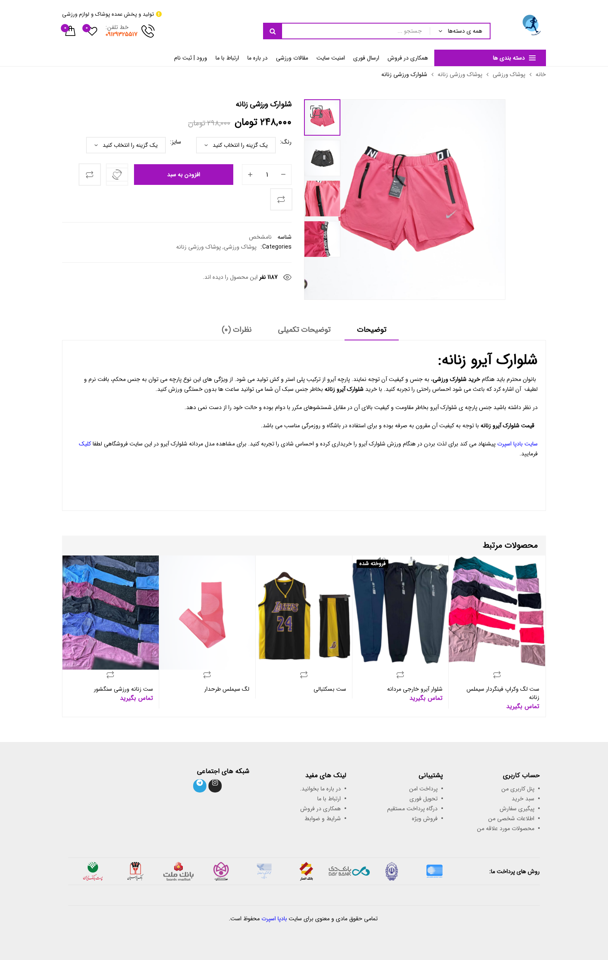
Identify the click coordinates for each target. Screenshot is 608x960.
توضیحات (371, 330)
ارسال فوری (366, 57)
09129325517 (121, 34)
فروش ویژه (425, 818)
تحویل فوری (423, 798)
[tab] (372, 332)
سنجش (89, 174)
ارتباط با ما (227, 57)
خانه (541, 74)
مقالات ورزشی (292, 57)
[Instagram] (215, 785)
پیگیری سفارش (517, 808)
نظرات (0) (236, 330)
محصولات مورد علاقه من (505, 828)
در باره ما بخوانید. (320, 788)
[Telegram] (199, 785)
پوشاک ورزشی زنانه (460, 74)
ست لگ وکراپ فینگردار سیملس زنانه (503, 693)
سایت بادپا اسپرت (517, 443)
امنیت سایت (330, 57)
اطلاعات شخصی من (511, 818)
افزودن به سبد (183, 174)
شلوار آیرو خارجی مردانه (415, 689)
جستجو (272, 31)
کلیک (85, 443)
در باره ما (257, 57)
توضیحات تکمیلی (304, 330)
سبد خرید (523, 798)
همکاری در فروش (408, 57)
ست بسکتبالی (330, 689)
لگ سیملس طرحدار (226, 689)
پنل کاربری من (517, 788)
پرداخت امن (423, 788)
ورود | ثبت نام (190, 57)
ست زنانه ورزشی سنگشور (123, 689)
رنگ (287, 141)
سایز (176, 141)
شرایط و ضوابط (322, 818)
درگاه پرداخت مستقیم (412, 808)
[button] (316, 111)
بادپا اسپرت (274, 918)
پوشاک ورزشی (509, 74)
